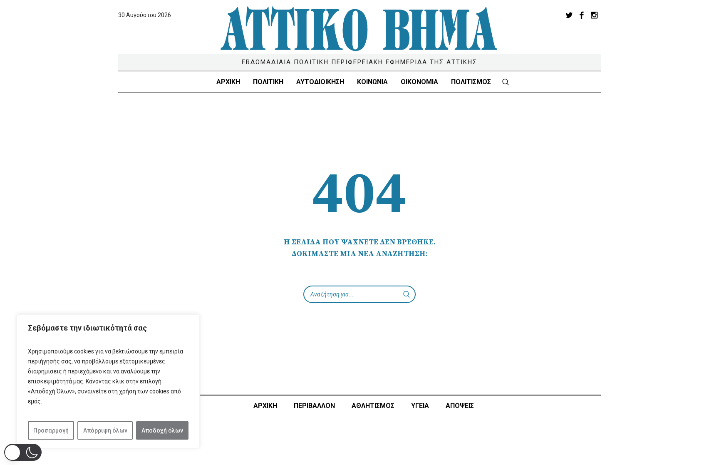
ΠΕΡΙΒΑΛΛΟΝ (314, 406)
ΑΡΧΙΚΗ (265, 406)
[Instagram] (594, 15)
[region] (108, 381)
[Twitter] (569, 15)
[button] (23, 452)
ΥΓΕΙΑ (420, 406)
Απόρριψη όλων (105, 430)
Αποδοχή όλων (162, 430)
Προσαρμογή (51, 430)
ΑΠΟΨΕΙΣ (460, 406)
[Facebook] (581, 15)
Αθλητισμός (373, 406)
